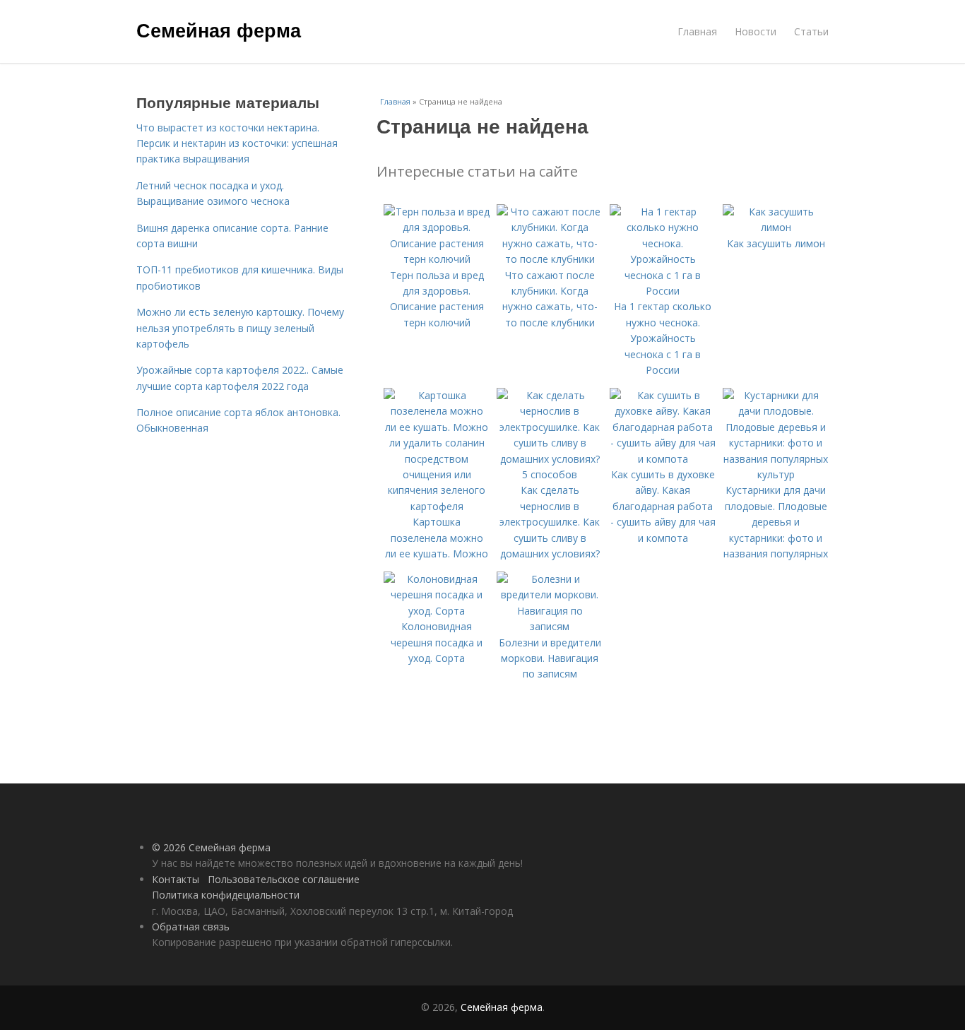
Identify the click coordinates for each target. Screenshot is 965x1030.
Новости (755, 31)
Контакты (175, 879)
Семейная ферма (218, 29)
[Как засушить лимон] (776, 227)
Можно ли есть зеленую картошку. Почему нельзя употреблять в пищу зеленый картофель (240, 327)
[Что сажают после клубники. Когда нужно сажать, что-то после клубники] (550, 259)
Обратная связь (191, 926)
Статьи (811, 31)
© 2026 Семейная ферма (211, 847)
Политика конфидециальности (226, 894)
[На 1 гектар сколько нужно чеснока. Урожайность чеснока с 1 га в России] (663, 290)
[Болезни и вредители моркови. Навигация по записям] (550, 626)
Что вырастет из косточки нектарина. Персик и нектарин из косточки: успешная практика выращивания (237, 143)
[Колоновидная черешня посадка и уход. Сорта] (437, 610)
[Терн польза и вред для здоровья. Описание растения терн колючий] (437, 259)
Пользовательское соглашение (284, 879)
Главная (697, 31)
